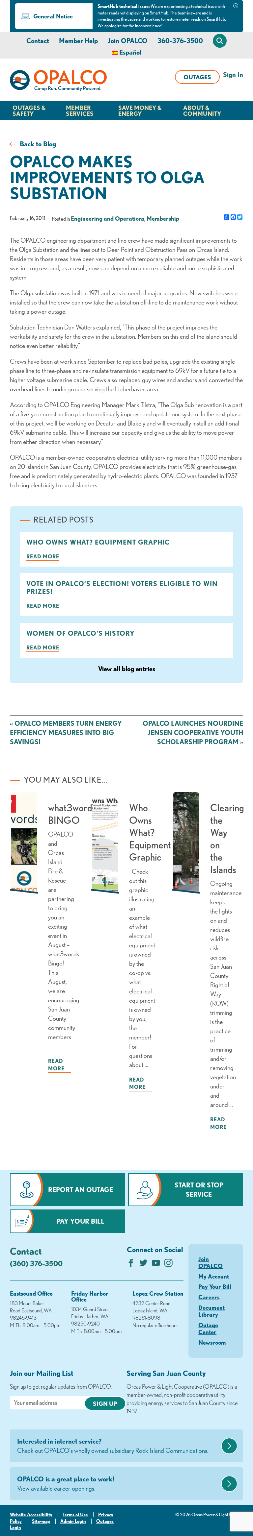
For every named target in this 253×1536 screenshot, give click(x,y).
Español (130, 52)
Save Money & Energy (139, 110)
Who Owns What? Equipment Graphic (98, 542)
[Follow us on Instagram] (168, 1264)
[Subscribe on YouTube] (156, 1264)
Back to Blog (38, 144)
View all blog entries (126, 668)
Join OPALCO (128, 40)
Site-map (41, 1521)
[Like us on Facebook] (131, 1264)
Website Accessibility (31, 1514)
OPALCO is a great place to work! (65, 1483)
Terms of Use (75, 1514)
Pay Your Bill (80, 1221)
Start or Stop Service (199, 1189)
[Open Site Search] (220, 41)
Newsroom (212, 1342)
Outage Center (208, 1328)
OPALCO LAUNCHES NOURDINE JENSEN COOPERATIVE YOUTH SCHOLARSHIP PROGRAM (193, 732)
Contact (37, 40)
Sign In (233, 74)
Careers (208, 1297)
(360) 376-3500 (36, 1263)
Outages (197, 77)
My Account (213, 1276)
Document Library (211, 1311)
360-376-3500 (180, 40)
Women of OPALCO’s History (80, 633)
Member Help (78, 40)
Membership (163, 218)
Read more (42, 556)
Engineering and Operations (107, 218)
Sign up (105, 1403)
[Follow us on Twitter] (143, 1264)
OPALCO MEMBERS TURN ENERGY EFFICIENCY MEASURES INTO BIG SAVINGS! (66, 732)
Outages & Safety (29, 110)
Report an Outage (80, 1189)
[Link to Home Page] (58, 81)
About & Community (202, 110)
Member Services (80, 110)
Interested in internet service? (113, 1445)
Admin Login (73, 1521)
